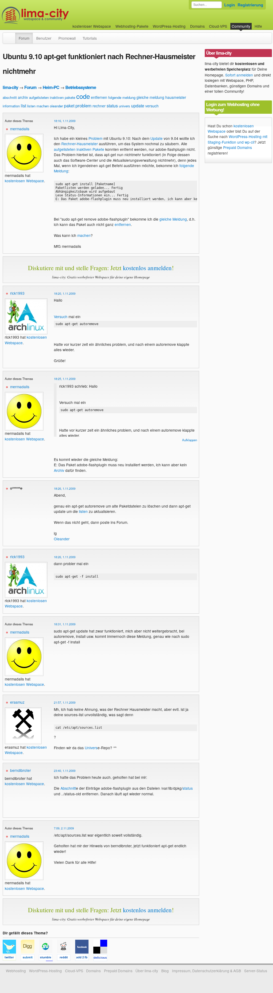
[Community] (11, 35)
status (112, 106)
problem (83, 105)
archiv (23, 97)
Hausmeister (87, 143)
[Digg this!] (30, 958)
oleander (56, 105)
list (23, 106)
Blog (165, 970)
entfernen (99, 97)
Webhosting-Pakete (131, 26)
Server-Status (255, 970)
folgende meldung (121, 97)
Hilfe (258, 26)
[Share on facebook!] (84, 958)
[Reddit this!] (66, 958)
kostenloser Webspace (92, 26)
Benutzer (43, 38)
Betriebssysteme (80, 87)
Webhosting (16, 970)
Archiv (59, 470)
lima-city (10, 87)
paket (69, 106)
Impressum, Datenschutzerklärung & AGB (206, 970)
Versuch (60, 316)
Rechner (68, 143)
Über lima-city (146, 970)
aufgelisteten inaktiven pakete (52, 97)
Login (229, 4)
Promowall (67, 38)
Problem (95, 138)
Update (156, 138)
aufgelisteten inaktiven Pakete (79, 149)
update (137, 106)
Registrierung (250, 4)
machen (43, 105)
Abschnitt (68, 788)
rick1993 (17, 293)
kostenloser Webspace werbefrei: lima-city (55, 15)
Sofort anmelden (239, 75)
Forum (24, 38)
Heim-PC (51, 87)
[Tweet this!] (12, 958)
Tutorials (90, 38)
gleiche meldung (150, 97)
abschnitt (10, 97)
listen (31, 105)
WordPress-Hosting (169, 26)
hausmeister (175, 97)
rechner (99, 105)
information (11, 105)
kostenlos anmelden (147, 268)
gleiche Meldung (173, 219)
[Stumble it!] (48, 958)
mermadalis (19, 128)
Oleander (62, 538)
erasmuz (17, 702)
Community (241, 26)
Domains (197, 26)
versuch (152, 105)
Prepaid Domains (237, 147)
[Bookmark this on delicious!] (101, 958)
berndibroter (20, 770)
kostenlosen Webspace (24, 180)
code (83, 96)
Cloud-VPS (218, 26)
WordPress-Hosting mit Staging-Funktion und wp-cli (237, 139)
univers (124, 105)
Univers (91, 747)
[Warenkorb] (266, 23)
